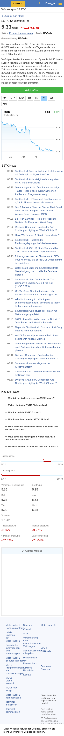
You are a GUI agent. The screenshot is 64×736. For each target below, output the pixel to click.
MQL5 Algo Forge (12, 689)
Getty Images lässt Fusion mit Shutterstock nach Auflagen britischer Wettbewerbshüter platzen (38, 347)
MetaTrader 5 (48, 625)
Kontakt (27, 674)
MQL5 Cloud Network (10, 680)
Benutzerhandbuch (16, 659)
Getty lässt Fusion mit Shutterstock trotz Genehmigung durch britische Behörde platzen (36, 271)
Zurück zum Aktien (14, 15)
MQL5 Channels (46, 650)
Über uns (28, 625)
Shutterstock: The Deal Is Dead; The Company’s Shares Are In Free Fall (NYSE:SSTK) (34, 283)
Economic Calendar (46, 668)
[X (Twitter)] (54, 685)
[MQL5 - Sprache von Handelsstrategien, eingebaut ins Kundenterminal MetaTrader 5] (5, 3)
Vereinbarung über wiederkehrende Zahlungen (32, 642)
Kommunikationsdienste (21, 33)
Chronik (27, 629)
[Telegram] (48, 685)
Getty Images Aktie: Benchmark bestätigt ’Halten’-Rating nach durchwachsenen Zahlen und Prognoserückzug (37, 191)
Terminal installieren (11, 703)
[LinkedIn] (48, 691)
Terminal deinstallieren (13, 710)
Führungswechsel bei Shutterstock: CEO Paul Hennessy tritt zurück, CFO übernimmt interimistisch (38, 259)
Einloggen (50, 3)
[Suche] (39, 3)
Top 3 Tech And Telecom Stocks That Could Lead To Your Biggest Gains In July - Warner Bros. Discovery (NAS (38, 210)
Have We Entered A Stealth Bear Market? (37, 235)
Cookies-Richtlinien (28, 669)
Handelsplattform (15, 626)
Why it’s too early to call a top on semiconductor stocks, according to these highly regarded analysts (37, 302)
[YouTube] (43, 691)
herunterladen (13, 696)
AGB (25, 633)
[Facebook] (43, 685)
